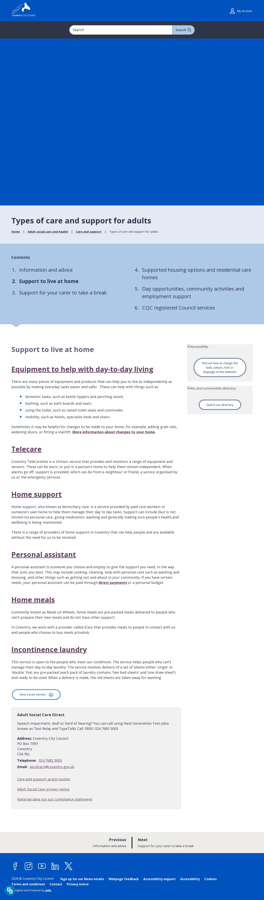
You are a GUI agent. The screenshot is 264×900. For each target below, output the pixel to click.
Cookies (210, 879)
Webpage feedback (124, 879)
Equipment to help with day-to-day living (82, 369)
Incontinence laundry (49, 649)
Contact (56, 884)
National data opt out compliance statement (54, 799)
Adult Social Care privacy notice (43, 789)
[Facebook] (15, 866)
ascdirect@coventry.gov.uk (52, 766)
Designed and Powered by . (31, 890)
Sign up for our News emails (82, 879)
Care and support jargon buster (44, 779)
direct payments (113, 582)
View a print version (33, 694)
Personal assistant (43, 554)
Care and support (88, 231)
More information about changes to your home (113, 432)
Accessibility (190, 879)
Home (15, 231)
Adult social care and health (48, 231)
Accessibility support (159, 879)
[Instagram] (28, 866)
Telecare (26, 449)
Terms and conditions (28, 884)
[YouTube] (42, 866)
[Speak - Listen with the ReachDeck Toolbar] (10, 890)
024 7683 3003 (50, 760)
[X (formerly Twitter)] (68, 866)
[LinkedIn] (55, 866)
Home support (36, 494)
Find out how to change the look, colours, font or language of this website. (220, 367)
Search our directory (219, 405)
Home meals (33, 599)
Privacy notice (78, 884)
